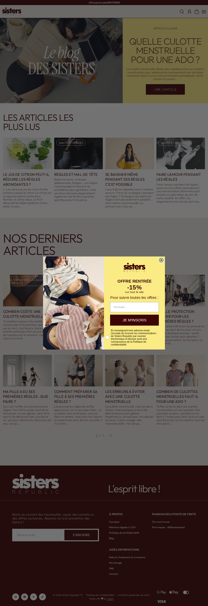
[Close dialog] (161, 260)
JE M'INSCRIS (134, 320)
